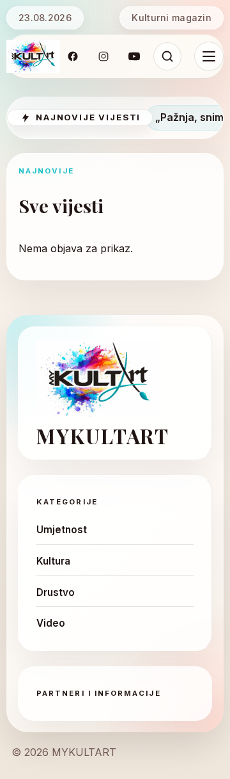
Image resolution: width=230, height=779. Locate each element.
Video (50, 623)
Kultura (53, 561)
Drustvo (55, 592)
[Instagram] (103, 56)
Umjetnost (61, 530)
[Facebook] (73, 56)
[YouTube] (134, 56)
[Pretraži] (167, 56)
